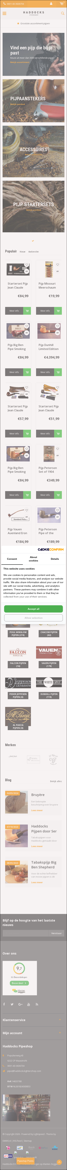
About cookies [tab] (33, 559)
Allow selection (34, 617)
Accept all (33, 609)
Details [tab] (55, 558)
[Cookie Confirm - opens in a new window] (51, 549)
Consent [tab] (12, 558)
